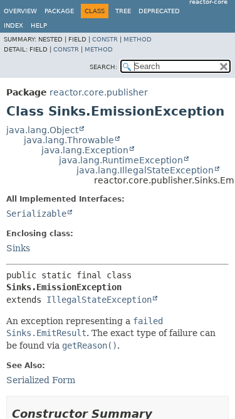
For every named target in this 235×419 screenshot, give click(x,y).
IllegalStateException (99, 300)
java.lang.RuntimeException (121, 160)
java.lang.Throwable (69, 140)
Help (39, 25)
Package (59, 11)
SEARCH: (103, 66)
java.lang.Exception (84, 150)
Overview (20, 11)
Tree (123, 11)
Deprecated (159, 11)
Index (13, 25)
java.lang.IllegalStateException (145, 170)
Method (137, 39)
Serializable (36, 214)
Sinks (18, 248)
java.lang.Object (42, 130)
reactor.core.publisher (99, 92)
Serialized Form (40, 380)
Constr (105, 39)
